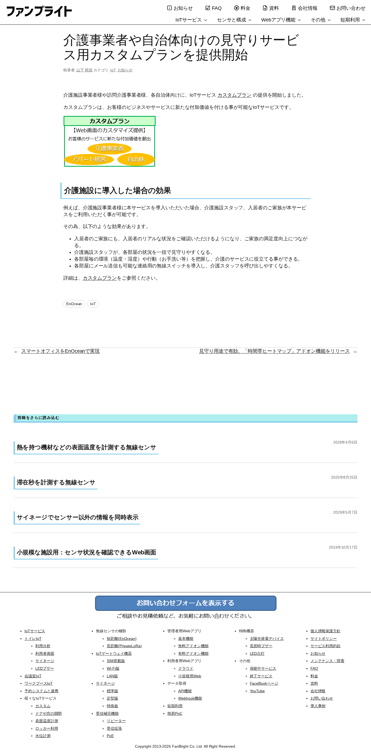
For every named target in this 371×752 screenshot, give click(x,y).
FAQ (217, 8)
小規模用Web (189, 676)
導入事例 (318, 706)
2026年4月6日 (345, 442)
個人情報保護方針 (325, 631)
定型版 (112, 698)
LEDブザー (44, 668)
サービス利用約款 (325, 646)
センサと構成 (232, 20)
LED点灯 (257, 653)
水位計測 (43, 736)
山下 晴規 (84, 70)
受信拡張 (114, 728)
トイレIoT (32, 638)
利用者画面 (44, 653)
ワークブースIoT (38, 683)
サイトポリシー (323, 638)
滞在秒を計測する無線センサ (56, 482)
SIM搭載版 (116, 661)
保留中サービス (263, 668)
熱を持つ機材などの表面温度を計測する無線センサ (87, 447)
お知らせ (183, 8)
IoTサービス (189, 20)
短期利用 (350, 20)
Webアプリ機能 (279, 20)
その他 (319, 20)
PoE (110, 736)
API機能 (185, 691)
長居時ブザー (261, 646)
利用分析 (43, 646)
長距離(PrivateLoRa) (124, 646)
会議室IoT (32, 676)
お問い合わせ (351, 8)
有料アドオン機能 (193, 653)
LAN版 (112, 676)
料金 (245, 8)
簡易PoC (174, 713)
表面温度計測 (46, 721)
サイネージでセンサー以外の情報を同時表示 (78, 517)
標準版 (112, 691)
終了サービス (261, 676)
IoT (112, 70)
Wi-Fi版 (113, 668)
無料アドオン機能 (193, 646)
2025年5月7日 (345, 512)
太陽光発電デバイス (267, 638)
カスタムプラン (234, 95)
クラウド (185, 668)
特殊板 (112, 706)
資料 (274, 8)
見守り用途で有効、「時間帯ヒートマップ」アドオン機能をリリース (274, 351)
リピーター (116, 721)
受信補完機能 (107, 713)
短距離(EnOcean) (122, 638)
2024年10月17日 (343, 547)
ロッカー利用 (46, 728)
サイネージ (44, 661)
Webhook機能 (190, 698)
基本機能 (185, 638)
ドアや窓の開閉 (48, 713)
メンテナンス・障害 (327, 661)
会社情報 (307, 8)
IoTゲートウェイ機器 (114, 653)
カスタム (43, 706)
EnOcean (74, 304)
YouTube (257, 691)
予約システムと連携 (41, 691)
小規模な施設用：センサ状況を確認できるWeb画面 (86, 552)
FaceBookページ (264, 683)
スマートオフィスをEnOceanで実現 (60, 351)
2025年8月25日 (344, 477)
